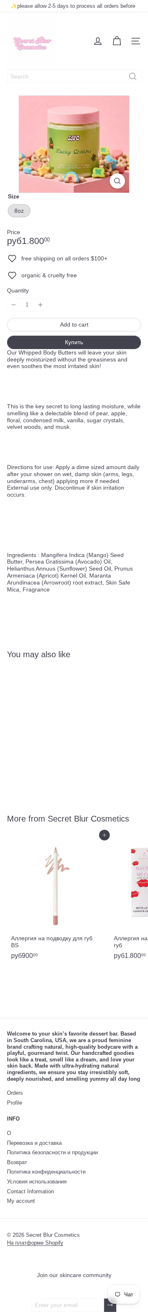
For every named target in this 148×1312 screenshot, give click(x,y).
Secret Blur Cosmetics (88, 818)
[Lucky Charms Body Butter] (58, 731)
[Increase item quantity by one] (40, 304)
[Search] (133, 76)
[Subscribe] (110, 1305)
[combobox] (74, 76)
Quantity (18, 290)
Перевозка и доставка (34, 1143)
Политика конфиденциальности (46, 1172)
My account (21, 1201)
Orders (15, 1093)
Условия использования (37, 1181)
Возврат (17, 1162)
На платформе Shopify (35, 1243)
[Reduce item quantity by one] (14, 304)
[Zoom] (117, 181)
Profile (14, 1103)
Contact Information (30, 1191)
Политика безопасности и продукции (52, 1152)
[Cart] (116, 41)
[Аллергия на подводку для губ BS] (58, 899)
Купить (74, 342)
